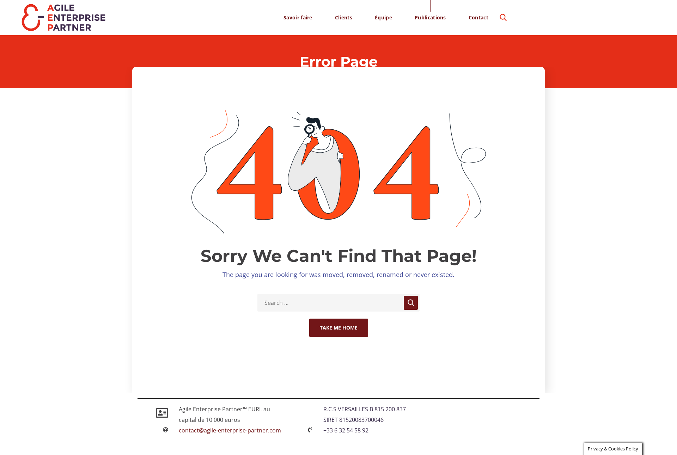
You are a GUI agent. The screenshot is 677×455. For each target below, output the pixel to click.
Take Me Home (339, 327)
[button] (503, 17)
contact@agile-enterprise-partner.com (230, 430)
